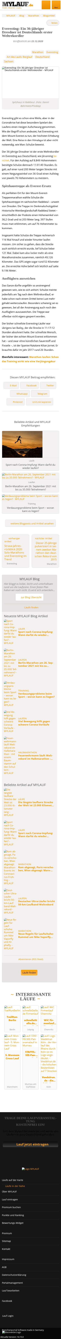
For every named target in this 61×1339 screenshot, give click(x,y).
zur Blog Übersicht (30, 597)
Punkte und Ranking (13, 1215)
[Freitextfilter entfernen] (46, 4)
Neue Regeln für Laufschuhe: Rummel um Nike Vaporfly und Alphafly (36, 935)
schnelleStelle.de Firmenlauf (30, 1022)
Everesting (52, 52)
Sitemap (6, 1241)
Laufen (22, 659)
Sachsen (8, 61)
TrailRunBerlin (12, 1018)
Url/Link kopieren (41, 402)
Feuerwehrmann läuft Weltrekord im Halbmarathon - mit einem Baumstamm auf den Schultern (35, 757)
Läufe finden (31, 607)
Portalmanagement (12, 1282)
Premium (7, 1233)
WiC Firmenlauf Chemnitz (49, 1022)
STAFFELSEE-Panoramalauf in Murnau (30, 1053)
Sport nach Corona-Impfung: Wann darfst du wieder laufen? (35, 633)
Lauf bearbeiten (10, 1290)
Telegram (42, 393)
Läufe (21, 628)
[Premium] (52, 999)
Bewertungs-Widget (12, 1222)
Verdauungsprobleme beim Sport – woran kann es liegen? (36, 695)
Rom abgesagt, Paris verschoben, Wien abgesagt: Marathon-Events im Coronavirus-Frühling (36, 869)
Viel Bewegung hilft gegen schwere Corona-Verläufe (34, 723)
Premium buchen (11, 1207)
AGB (4, 1267)
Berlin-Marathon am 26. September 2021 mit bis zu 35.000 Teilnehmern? (35, 664)
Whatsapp (22, 393)
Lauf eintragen (10, 1199)
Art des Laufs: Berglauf (19, 56)
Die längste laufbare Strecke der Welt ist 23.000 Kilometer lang (36, 804)
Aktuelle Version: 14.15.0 (12, 1336)
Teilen (54, 22)
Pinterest (18, 402)
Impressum (8, 1259)
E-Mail (13, 385)
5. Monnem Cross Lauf (12, 1056)
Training (23, 690)
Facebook (32, 385)
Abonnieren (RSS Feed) (30, 959)
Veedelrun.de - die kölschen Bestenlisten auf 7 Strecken (48, 1079)
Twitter (50, 385)
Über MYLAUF (9, 1191)
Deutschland (42, 56)
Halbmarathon (27, 752)
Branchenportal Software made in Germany (22, 1331)
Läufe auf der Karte (12, 1180)
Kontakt (6, 1248)
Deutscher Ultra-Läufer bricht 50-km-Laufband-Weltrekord (36, 903)
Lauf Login (8, 1315)
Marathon (37, 52)
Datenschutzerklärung (14, 1274)
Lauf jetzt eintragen (32, 1144)
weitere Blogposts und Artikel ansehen (32, 523)
